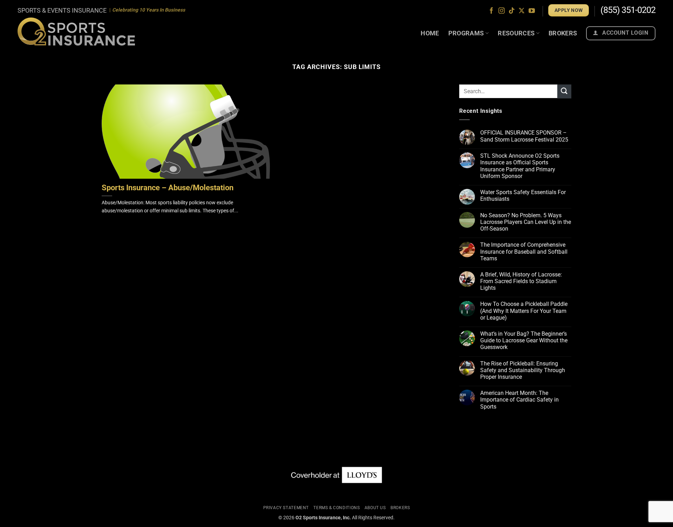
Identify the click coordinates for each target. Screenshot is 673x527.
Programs (466, 33)
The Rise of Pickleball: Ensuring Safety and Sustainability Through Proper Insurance (522, 370)
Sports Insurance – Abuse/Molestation (167, 188)
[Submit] (564, 91)
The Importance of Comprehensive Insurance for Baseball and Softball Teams (523, 252)
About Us (375, 507)
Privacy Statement (286, 507)
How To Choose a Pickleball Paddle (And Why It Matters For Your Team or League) (523, 311)
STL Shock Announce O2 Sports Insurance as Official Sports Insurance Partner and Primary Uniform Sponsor (519, 165)
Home (430, 33)
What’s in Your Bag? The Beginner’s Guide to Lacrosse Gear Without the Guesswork (523, 340)
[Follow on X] (521, 11)
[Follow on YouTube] (532, 11)
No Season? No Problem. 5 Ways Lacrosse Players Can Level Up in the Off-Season (525, 222)
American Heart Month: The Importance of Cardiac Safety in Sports (519, 400)
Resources (516, 33)
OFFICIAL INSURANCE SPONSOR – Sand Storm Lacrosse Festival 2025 (524, 136)
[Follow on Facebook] (491, 11)
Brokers (563, 33)
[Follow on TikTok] (512, 11)
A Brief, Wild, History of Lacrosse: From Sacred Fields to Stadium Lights (521, 281)
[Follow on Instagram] (501, 11)
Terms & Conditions (336, 507)
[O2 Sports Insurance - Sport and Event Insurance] (76, 31)
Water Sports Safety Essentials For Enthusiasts (523, 195)
